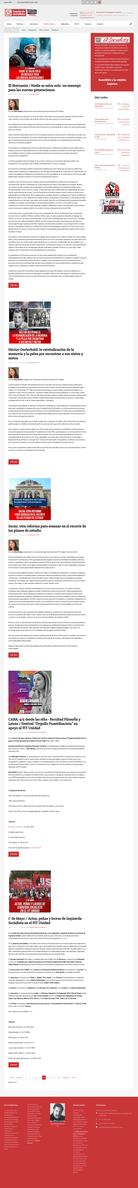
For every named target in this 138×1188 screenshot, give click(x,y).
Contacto (87, 24)
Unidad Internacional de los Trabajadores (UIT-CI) (80, 1134)
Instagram (87, 2)
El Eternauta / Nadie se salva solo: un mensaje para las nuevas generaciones (44, 87)
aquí (30, 1011)
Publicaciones (49, 24)
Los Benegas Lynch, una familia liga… (103, 105)
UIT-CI (99, 2)
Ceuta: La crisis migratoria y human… (105, 166)
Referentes (65, 24)
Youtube (95, 2)
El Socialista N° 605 (33, 94)
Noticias (20, 24)
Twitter (91, 2)
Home (9, 24)
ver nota (64, 938)
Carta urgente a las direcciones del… (102, 120)
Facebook (83, 2)
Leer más (13, 285)
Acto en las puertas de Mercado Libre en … (111, 12)
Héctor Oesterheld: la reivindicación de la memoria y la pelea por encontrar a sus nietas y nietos (45, 353)
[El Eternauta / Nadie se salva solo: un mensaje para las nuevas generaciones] (30, 58)
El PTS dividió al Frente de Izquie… (104, 151)
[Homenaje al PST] (112, 203)
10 (59, 1077)
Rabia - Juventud (44, 30)
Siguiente (66, 1077)
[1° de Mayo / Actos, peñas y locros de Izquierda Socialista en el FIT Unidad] (30, 891)
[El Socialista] (112, 40)
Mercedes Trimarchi (15, 827)
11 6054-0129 (35, 848)
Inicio (12, 1077)
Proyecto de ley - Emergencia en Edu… (105, 136)
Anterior (19, 1077)
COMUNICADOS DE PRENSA (36, 732)
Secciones (33, 24)
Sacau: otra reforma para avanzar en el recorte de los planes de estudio (47, 528)
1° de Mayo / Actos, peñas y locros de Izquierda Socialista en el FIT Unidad (45, 920)
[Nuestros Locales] (112, 210)
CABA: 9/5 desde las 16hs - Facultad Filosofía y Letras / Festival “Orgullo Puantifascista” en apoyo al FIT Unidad (44, 723)
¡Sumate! (100, 24)
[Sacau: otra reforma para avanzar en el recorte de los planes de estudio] (30, 499)
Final (74, 1077)
